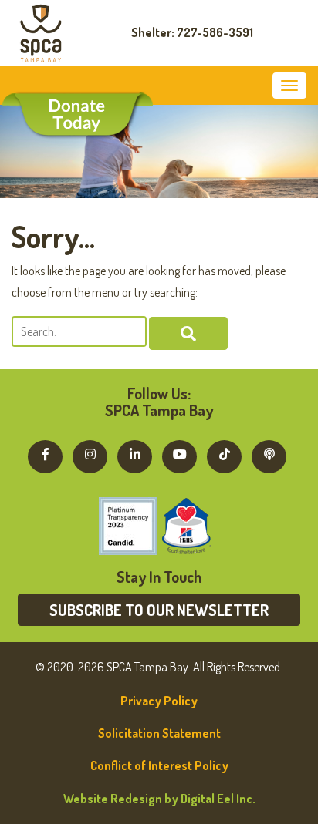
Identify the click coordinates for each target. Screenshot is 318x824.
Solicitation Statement (159, 733)
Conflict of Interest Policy (159, 765)
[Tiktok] (224, 454)
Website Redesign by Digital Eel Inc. (159, 798)
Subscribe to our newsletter (159, 610)
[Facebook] (45, 454)
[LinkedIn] (134, 454)
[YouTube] (179, 454)
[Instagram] (90, 454)
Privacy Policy (159, 700)
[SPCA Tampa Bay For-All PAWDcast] (269, 454)
